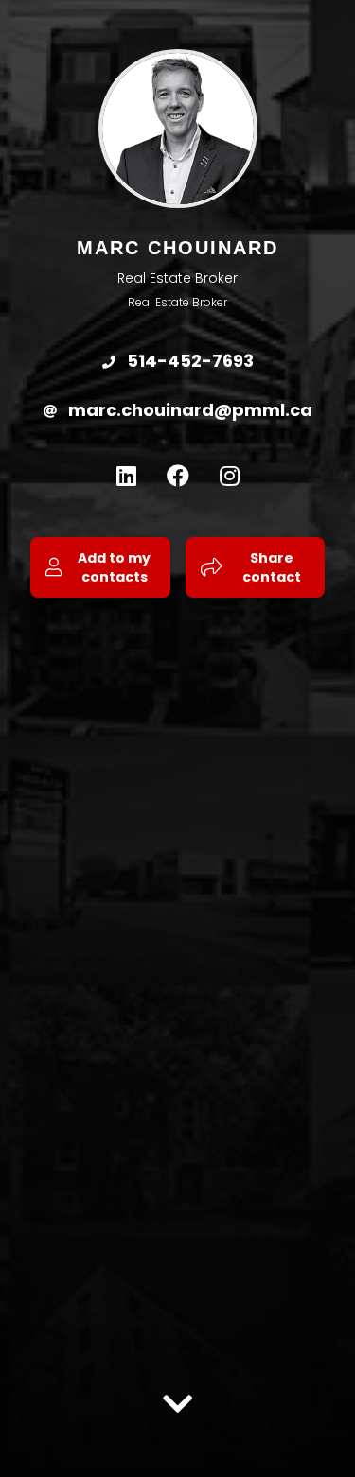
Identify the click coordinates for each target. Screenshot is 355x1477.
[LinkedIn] (126, 476)
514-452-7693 (188, 361)
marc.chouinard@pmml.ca (188, 410)
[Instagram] (230, 476)
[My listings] (178, 1390)
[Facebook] (178, 476)
